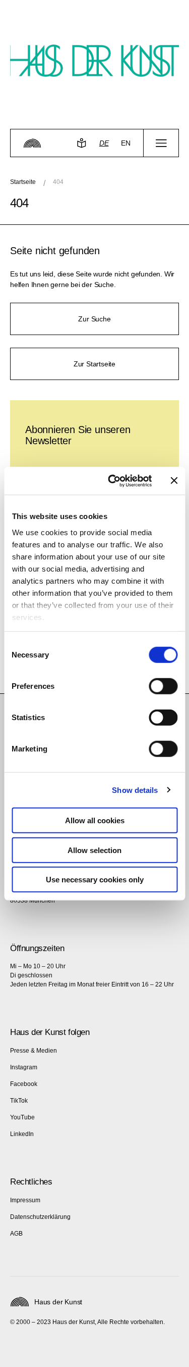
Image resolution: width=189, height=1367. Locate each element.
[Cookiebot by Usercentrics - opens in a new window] (113, 480)
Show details (135, 789)
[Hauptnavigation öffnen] (161, 143)
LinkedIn (22, 1134)
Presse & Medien (33, 1050)
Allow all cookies (94, 820)
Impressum (25, 1200)
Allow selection (94, 849)
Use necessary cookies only (95, 879)
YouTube (22, 1117)
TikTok (19, 1100)
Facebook (23, 1084)
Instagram (23, 1067)
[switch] (163, 686)
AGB (16, 1233)
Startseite (23, 181)
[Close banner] (173, 480)
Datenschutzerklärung (40, 1216)
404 (58, 181)
